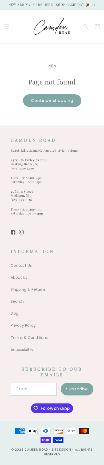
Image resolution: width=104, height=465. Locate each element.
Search (17, 301)
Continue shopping (52, 100)
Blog (14, 313)
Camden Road (36, 449)
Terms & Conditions (29, 337)
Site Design (61, 449)
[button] (7, 27)
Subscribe (77, 389)
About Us (19, 277)
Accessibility (22, 349)
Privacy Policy (23, 325)
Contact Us (21, 265)
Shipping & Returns (28, 289)
